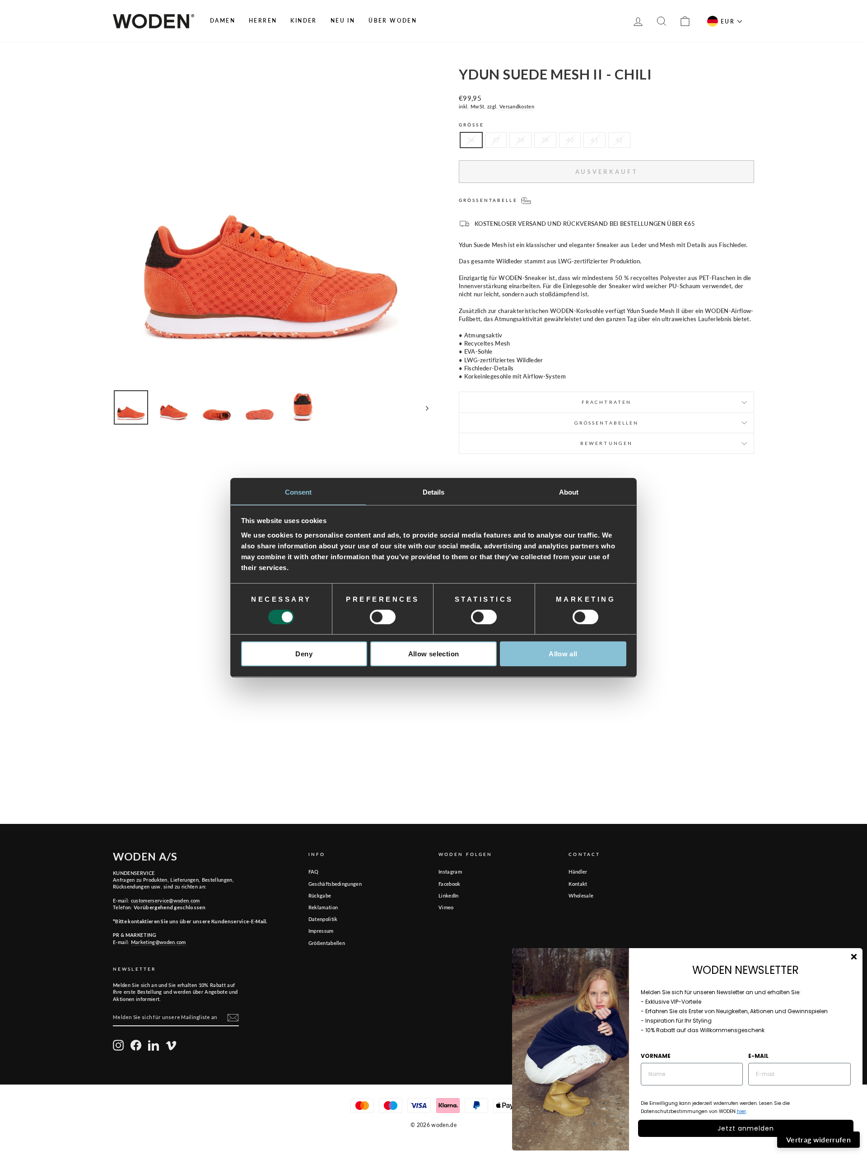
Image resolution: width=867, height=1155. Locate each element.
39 (545, 140)
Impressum (321, 931)
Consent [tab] (298, 492)
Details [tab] (434, 492)
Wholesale (581, 895)
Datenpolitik (323, 919)
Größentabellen (326, 943)
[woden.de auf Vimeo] (171, 1045)
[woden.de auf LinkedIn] (153, 1045)
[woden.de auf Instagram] (118, 1045)
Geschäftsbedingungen (335, 884)
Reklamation (323, 907)
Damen (222, 20)
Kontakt (578, 884)
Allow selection (433, 654)
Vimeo (446, 907)
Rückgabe (319, 895)
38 (520, 140)
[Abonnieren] (233, 1017)
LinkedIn (448, 895)
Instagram (450, 871)
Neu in (343, 20)
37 (496, 140)
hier (741, 1111)
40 (570, 140)
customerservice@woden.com (165, 900)
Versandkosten (516, 106)
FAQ (313, 871)
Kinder (303, 20)
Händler (578, 871)
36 (471, 140)
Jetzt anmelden (746, 1128)
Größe (471, 124)
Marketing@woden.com (158, 942)
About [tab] (569, 492)
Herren (263, 20)
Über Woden (392, 20)
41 (594, 140)
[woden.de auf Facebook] (136, 1045)
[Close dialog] (854, 957)
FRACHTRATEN (606, 402)
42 (619, 140)
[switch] (383, 617)
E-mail (758, 1056)
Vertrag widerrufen (818, 1139)
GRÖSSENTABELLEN (606, 423)
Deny (303, 654)
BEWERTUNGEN (606, 443)
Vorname (656, 1056)
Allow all (563, 654)
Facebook (449, 884)
